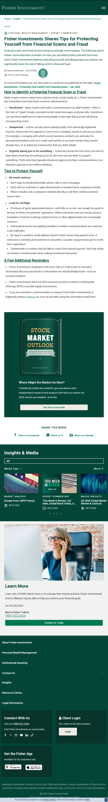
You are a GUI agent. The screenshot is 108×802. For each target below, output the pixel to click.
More (97, 468)
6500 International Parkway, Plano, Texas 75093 (54, 797)
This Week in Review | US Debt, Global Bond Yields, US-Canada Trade (60, 502)
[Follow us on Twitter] (10, 735)
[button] (16, 642)
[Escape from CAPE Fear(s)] (21, 483)
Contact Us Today (54, 622)
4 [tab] (60, 513)
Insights (17, 19)
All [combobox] (8, 461)
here (87, 799)
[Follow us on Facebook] (5, 735)
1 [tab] (50, 513)
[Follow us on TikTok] (32, 735)
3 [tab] (57, 513)
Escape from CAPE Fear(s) (19, 500)
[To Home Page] (23, 8)
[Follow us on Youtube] (21, 735)
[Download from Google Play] (13, 767)
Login (68, 731)
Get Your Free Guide (54, 407)
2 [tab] (53, 513)
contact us (31, 297)
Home (7, 19)
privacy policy (49, 799)
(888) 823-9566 (15, 615)
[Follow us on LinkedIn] (26, 735)
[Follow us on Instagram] (16, 735)
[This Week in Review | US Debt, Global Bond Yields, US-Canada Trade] (60, 483)
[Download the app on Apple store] (34, 767)
